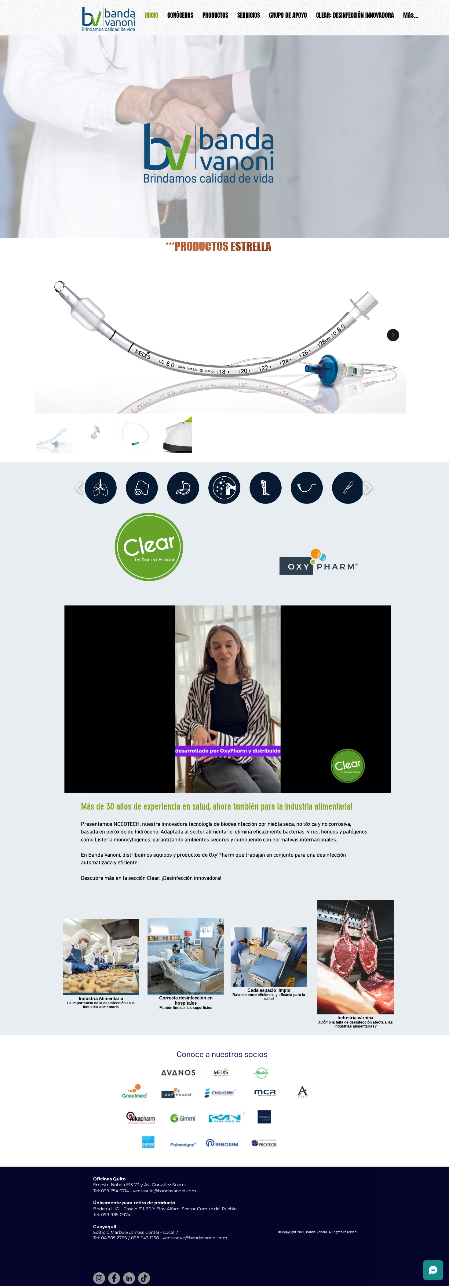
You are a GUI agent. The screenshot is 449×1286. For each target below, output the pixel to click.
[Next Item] (393, 335)
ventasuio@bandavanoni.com (164, 1191)
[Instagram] (99, 1278)
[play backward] (79, 487)
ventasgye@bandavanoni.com (195, 1238)
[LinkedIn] (129, 1278)
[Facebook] (114, 1278)
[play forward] (368, 487)
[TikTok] (144, 1278)
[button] (383, 786)
